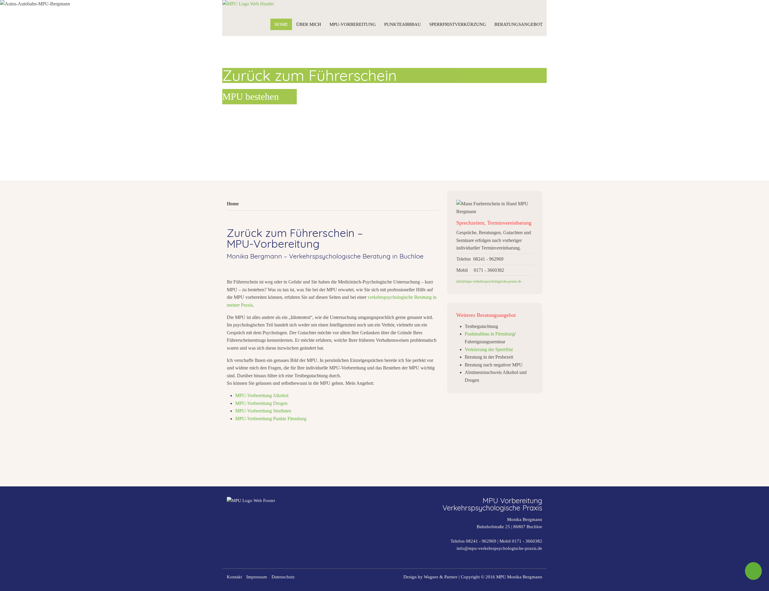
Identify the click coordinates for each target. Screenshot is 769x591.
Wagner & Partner (440, 576)
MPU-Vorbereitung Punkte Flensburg (270, 418)
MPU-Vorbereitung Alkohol (261, 395)
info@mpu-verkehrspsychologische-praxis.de (499, 548)
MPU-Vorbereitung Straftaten (263, 410)
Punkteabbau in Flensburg (489, 333)
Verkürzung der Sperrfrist (489, 349)
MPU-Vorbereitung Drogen (261, 403)
